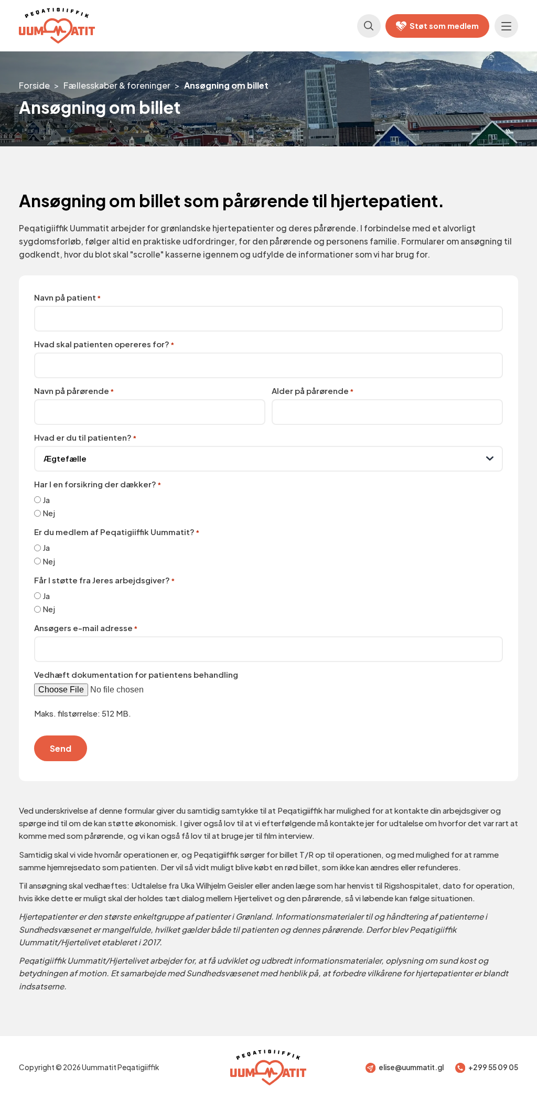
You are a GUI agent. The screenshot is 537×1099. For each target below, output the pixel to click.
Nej (48, 513)
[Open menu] (506, 26)
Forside (34, 85)
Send (60, 748)
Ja (46, 500)
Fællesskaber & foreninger (116, 85)
